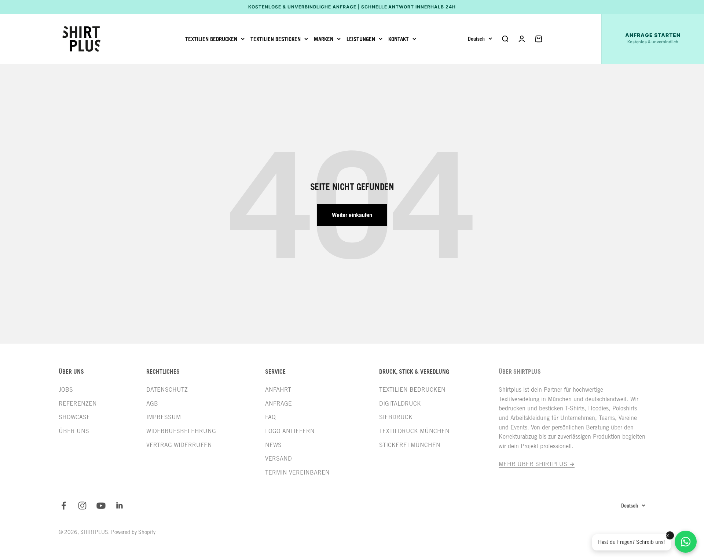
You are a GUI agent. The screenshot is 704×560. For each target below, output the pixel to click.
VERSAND (278, 458)
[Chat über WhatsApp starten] (686, 542)
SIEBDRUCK (395, 417)
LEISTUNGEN (360, 39)
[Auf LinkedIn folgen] (120, 505)
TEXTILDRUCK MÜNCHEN (414, 431)
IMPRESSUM (163, 417)
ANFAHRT (278, 389)
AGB (152, 403)
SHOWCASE (74, 417)
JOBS (66, 389)
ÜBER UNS (74, 431)
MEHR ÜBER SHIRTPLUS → (537, 464)
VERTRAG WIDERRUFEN (179, 445)
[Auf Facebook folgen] (64, 505)
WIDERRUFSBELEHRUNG (181, 431)
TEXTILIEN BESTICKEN (275, 39)
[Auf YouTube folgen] (101, 505)
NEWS (273, 445)
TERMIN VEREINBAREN (297, 472)
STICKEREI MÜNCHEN (409, 445)
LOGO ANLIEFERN (290, 431)
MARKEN (323, 39)
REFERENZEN (78, 403)
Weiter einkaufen (352, 215)
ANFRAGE (278, 403)
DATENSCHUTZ (167, 389)
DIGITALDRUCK (400, 403)
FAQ (270, 417)
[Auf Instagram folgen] (82, 505)
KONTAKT (398, 39)
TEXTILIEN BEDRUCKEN (211, 39)
